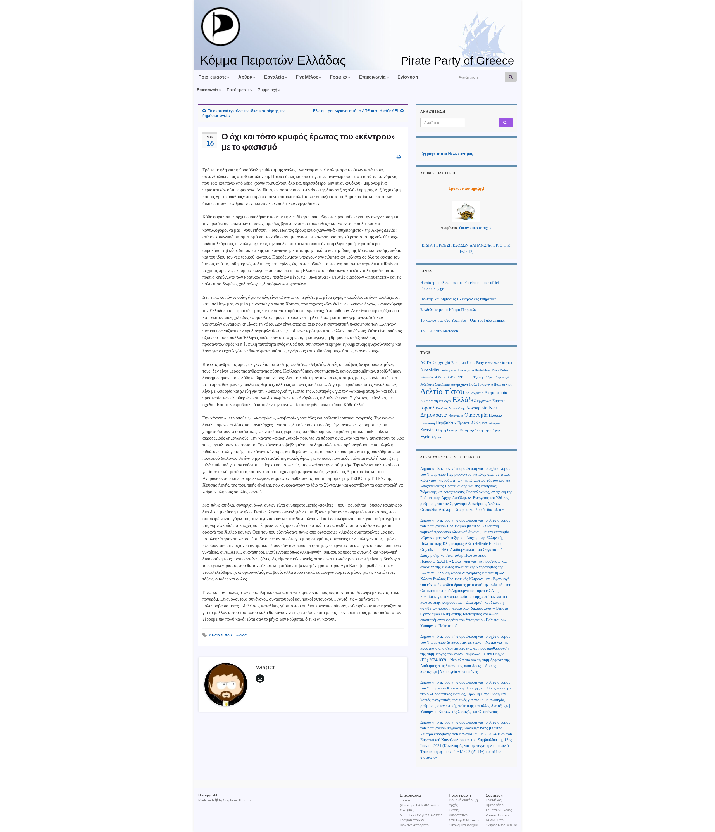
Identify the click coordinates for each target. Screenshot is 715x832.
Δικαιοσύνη (429, 401)
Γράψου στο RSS (412, 820)
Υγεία (425, 436)
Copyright (441, 362)
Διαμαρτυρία (496, 392)
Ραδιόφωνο (495, 423)
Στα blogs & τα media (464, 820)
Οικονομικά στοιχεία (475, 228)
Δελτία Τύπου (496, 820)
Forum (405, 800)
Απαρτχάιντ (459, 385)
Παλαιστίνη (427, 423)
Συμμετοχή (268, 89)
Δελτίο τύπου (220, 634)
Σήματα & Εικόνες (499, 810)
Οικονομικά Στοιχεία (463, 825)
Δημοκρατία (474, 393)
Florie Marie (493, 362)
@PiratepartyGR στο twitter (420, 805)
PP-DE (442, 377)
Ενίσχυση (407, 76)
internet (507, 363)
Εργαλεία (274, 76)
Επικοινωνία (373, 76)
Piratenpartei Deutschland (474, 370)
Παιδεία (495, 415)
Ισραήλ (427, 408)
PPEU (461, 377)
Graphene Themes (237, 800)
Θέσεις (454, 810)
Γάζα (473, 384)
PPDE (451, 377)
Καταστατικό (458, 815)
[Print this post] (399, 156)
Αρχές (453, 805)
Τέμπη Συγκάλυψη (471, 430)
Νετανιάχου (456, 415)
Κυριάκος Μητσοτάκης (450, 408)
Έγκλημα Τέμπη (484, 377)
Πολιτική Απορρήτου (415, 825)
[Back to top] (702, 819)
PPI (470, 377)
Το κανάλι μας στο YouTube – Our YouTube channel (462, 320)
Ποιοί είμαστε (212, 76)
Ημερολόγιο (495, 805)
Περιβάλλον (446, 422)
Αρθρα (245, 76)
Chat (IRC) (407, 810)
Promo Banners (497, 815)
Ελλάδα (240, 634)
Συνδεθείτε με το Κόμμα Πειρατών (448, 310)
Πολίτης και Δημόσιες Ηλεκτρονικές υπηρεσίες (458, 299)
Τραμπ (497, 430)
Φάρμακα (438, 437)
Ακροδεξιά (502, 377)
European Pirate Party (467, 363)
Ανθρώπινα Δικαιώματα (435, 384)
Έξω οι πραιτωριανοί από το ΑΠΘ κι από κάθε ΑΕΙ (355, 110)
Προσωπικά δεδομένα (472, 423)
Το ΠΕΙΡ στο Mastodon (439, 331)
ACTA (426, 362)
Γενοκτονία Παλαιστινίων (495, 385)
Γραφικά (339, 76)
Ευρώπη (498, 401)
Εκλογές (445, 401)
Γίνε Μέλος (307, 76)
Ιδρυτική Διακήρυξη (463, 800)
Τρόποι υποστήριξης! (466, 188)
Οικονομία (476, 415)
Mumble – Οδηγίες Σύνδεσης (421, 815)
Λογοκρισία (476, 408)
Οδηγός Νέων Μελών (501, 825)
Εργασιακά (484, 401)
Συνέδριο (428, 429)
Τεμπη (488, 430)
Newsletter (429, 369)
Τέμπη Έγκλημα (448, 430)
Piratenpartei (448, 370)
